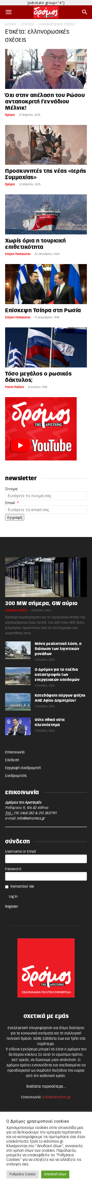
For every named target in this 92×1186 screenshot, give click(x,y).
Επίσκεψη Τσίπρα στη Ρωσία (43, 310)
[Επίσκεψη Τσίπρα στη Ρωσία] (46, 284)
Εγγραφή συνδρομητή (23, 768)
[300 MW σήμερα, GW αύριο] (46, 577)
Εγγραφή (14, 517)
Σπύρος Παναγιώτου (18, 254)
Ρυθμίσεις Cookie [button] (22, 1174)
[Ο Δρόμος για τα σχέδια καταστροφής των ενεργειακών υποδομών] (18, 676)
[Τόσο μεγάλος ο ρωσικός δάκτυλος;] (46, 347)
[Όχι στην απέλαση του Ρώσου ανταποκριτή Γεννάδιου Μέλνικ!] (46, 69)
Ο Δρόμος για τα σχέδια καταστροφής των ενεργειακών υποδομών (57, 675)
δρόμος (10, 115)
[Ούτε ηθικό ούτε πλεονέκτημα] (18, 726)
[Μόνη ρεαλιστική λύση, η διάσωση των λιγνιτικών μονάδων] (18, 650)
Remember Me (22, 886)
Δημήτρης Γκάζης (16, 610)
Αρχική (10, 24)
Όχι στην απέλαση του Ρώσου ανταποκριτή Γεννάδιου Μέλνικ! (45, 102)
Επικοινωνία (15, 752)
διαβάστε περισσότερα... (46, 1086)
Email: (12, 502)
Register (11, 907)
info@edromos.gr (31, 818)
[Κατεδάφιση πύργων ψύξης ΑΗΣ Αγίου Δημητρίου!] (18, 702)
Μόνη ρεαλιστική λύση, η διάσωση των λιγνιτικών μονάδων (58, 649)
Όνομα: (11, 488)
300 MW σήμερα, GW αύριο (41, 603)
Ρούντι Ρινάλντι (14, 387)
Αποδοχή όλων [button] (55, 1174)
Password (13, 869)
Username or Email (20, 852)
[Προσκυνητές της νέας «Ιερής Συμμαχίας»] (46, 145)
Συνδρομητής (16, 776)
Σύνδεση (12, 760)
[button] (9, 12)
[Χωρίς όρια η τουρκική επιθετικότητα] (46, 214)
